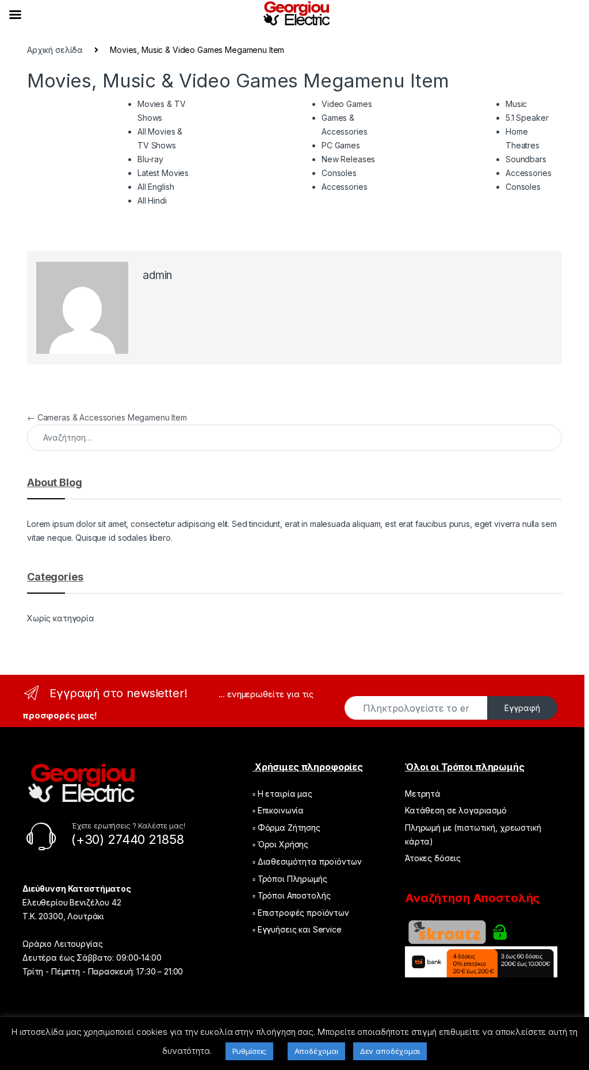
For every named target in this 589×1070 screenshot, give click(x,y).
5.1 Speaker (527, 118)
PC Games (341, 145)
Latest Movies (163, 173)
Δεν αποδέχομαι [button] (390, 1051)
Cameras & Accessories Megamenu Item (107, 417)
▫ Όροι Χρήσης (280, 844)
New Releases (348, 159)
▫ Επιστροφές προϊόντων (301, 913)
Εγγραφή (522, 708)
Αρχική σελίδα (55, 50)
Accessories (344, 187)
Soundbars (526, 159)
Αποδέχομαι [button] (316, 1051)
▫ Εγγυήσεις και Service (297, 929)
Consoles (339, 173)
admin (157, 275)
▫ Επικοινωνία (278, 810)
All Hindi (152, 200)
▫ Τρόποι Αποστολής (291, 895)
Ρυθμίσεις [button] (249, 1051)
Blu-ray (150, 159)
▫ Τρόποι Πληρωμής (290, 879)
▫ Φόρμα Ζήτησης (286, 827)
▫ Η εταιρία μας (282, 793)
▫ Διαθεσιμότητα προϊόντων (307, 861)
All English (155, 187)
